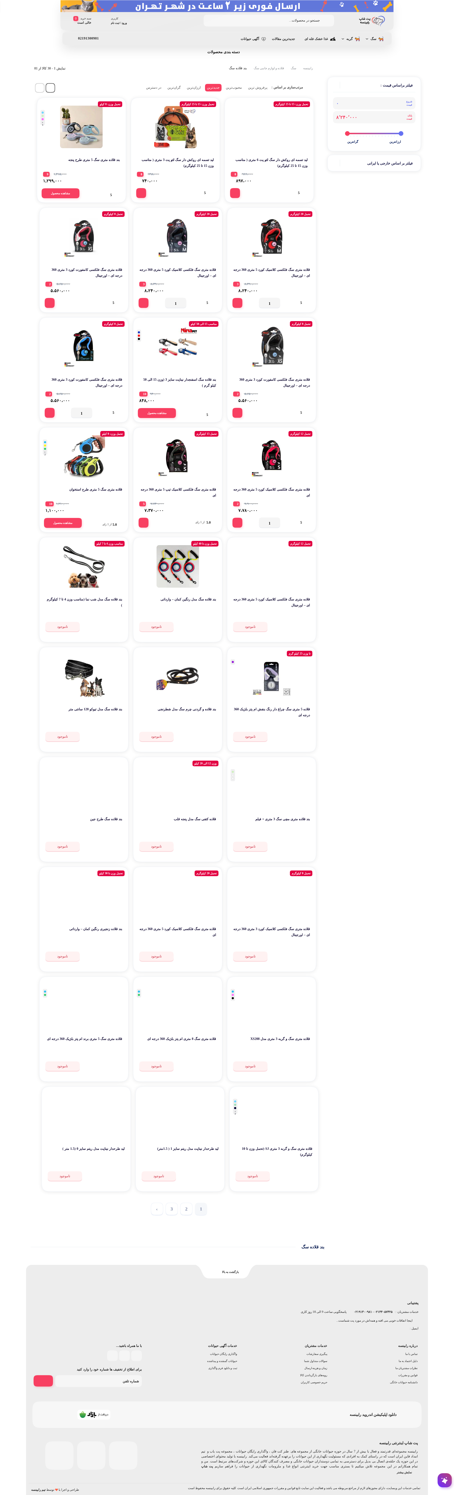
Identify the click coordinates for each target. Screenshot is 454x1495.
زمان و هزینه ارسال (315, 1368)
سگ (373, 39)
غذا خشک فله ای (316, 39)
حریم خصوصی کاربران (314, 1382)
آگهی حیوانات (250, 39)
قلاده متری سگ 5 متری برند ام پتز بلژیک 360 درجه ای (84, 1039)
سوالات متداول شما (315, 1361)
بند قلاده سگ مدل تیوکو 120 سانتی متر (95, 709)
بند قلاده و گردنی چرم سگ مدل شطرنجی (187, 709)
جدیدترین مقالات (283, 39)
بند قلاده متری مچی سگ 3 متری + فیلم (282, 819)
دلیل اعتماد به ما (408, 1361)
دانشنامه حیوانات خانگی (404, 1382)
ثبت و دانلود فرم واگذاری (222, 1368)
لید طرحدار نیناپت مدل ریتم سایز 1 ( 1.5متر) (187, 1148)
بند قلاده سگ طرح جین (106, 819)
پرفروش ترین (257, 87)
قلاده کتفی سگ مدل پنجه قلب (195, 819)
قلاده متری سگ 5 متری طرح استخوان (95, 489)
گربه (349, 39)
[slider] (401, 133)
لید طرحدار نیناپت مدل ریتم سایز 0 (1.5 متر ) (93, 1148)
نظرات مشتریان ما (406, 1368)
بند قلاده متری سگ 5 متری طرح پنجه (94, 160)
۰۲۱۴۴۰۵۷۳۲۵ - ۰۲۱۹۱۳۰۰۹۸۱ (373, 1312)
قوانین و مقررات (408, 1375)
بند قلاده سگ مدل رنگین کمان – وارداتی (188, 599)
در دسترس (153, 87)
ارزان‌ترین (194, 87)
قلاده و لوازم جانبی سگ (269, 68)
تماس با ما (411, 1354)
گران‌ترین (174, 87)
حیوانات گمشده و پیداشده (222, 1361)
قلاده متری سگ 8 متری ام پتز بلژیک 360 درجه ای (181, 1039)
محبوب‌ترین (234, 87)
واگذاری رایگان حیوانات (223, 1354)
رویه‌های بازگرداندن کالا (313, 1375)
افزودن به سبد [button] (235, 193)
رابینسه (308, 68)
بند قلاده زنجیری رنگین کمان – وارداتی (95, 929)
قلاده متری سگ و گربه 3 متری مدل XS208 (280, 1039)
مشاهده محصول (60, 193)
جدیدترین (213, 87)
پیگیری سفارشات (316, 1354)
